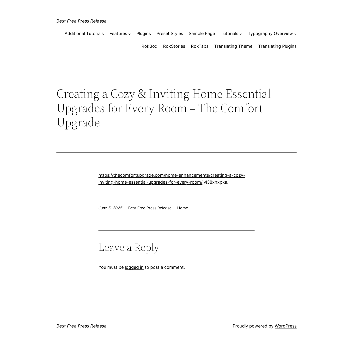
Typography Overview (270, 33)
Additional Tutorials (84, 33)
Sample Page (202, 33)
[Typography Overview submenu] (295, 33)
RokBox (149, 46)
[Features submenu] (129, 33)
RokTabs (199, 46)
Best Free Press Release (81, 20)
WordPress (286, 325)
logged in (134, 267)
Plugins (143, 33)
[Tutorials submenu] (240, 33)
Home (182, 207)
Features (118, 33)
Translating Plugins (277, 46)
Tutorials (229, 33)
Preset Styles (170, 33)
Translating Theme (233, 46)
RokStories (174, 46)
